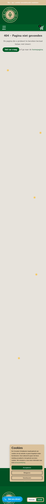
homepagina (37, 50)
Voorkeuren (27, 478)
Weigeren (27, 473)
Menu (4, 29)
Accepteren (27, 468)
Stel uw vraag (11, 50)
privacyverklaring (20, 462)
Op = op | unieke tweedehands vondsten (23, 2)
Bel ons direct (14, 499)
